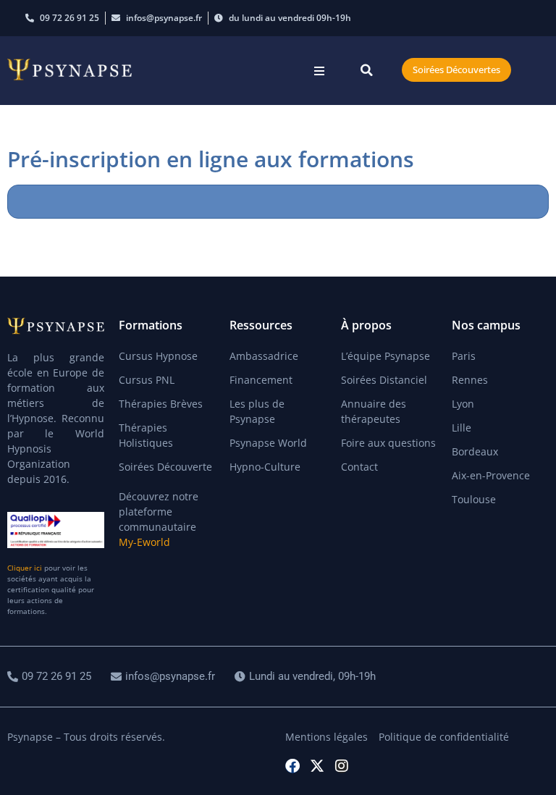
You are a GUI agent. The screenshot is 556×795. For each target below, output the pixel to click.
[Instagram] (341, 766)
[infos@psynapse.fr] (165, 676)
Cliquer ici (24, 568)
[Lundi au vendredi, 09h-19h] (307, 676)
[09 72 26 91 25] (51, 676)
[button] (319, 70)
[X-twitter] (317, 766)
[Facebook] (292, 766)
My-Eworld (144, 542)
